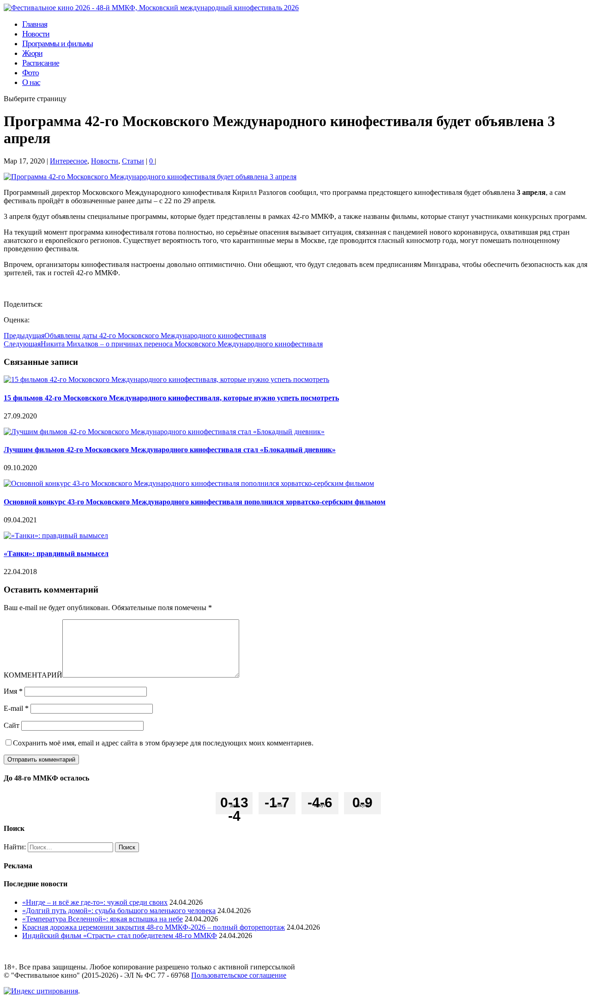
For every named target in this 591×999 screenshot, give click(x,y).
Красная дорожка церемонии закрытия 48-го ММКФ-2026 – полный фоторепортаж (153, 927)
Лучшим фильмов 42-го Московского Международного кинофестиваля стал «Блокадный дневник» (170, 450)
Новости (104, 161)
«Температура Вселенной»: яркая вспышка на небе (102, 919)
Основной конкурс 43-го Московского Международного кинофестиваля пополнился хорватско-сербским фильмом (195, 502)
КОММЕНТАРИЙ (33, 675)
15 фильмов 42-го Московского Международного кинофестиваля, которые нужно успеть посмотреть (171, 398)
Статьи (133, 161)
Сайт (11, 725)
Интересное (68, 161)
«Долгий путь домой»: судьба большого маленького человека (119, 910)
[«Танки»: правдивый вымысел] (56, 535)
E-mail (16, 708)
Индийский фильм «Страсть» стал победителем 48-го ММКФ (119, 935)
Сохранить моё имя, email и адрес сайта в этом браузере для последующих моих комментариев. (163, 743)
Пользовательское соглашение (238, 975)
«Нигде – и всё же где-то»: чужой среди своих (95, 902)
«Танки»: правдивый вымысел (56, 553)
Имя (13, 691)
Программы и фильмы (57, 43)
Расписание (40, 62)
